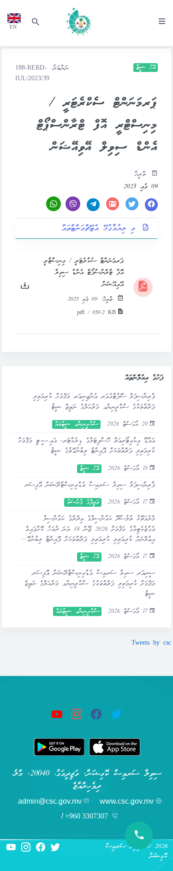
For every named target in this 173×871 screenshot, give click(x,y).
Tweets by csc (151, 643)
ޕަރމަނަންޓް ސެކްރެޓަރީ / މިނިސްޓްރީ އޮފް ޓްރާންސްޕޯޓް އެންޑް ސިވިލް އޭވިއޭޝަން (84, 273)
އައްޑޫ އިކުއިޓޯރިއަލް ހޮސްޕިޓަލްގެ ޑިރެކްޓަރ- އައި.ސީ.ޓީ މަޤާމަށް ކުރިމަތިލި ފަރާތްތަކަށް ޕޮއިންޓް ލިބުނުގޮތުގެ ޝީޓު (86, 446)
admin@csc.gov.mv (50, 801)
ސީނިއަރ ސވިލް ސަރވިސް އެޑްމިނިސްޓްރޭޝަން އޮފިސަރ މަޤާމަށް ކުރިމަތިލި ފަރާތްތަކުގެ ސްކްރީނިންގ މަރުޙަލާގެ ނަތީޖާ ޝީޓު (89, 584)
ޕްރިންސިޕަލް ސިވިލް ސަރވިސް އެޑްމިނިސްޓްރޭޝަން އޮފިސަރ (89, 485)
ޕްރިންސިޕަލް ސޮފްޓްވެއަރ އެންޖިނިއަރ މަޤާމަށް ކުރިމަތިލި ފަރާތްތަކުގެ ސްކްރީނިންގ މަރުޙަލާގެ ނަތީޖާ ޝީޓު (94, 402)
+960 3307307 (86, 816)
